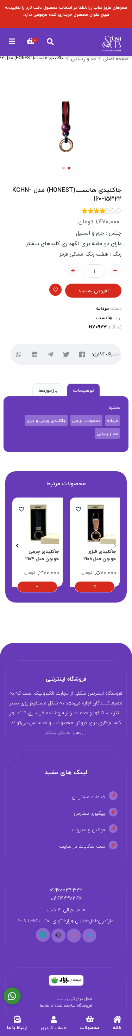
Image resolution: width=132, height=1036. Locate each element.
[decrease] (115, 270)
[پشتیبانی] (58, 936)
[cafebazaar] (66, 980)
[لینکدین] (35, 354)
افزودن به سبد (93, 290)
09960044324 (66, 890)
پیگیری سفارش (89, 813)
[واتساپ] (19, 354)
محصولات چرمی (86, 420)
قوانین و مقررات (88, 829)
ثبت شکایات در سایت (82, 846)
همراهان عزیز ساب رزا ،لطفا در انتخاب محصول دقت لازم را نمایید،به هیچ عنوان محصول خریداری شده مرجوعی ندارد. (66, 11)
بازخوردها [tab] (47, 390)
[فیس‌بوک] (82, 354)
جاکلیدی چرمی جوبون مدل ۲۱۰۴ (42, 555)
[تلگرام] (50, 354)
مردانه (102, 308)
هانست (104, 317)
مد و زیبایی (83, 58)
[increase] (73, 270)
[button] (115, 546)
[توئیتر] (66, 354)
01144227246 (66, 898)
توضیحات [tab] (83, 390)
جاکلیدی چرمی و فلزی (46, 420)
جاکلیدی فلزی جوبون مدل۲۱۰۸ (99, 555)
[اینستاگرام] (74, 936)
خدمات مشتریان (88, 796)
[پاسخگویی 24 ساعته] (12, 996)
